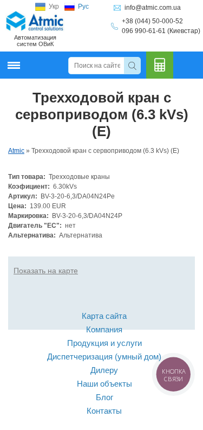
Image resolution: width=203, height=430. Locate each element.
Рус (83, 6)
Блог (104, 397)
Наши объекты (104, 383)
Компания (104, 329)
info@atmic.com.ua (153, 7)
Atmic (16, 151)
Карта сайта (104, 315)
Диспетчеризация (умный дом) (104, 356)
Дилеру (104, 370)
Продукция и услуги (104, 343)
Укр (54, 6)
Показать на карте (46, 270)
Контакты (104, 410)
